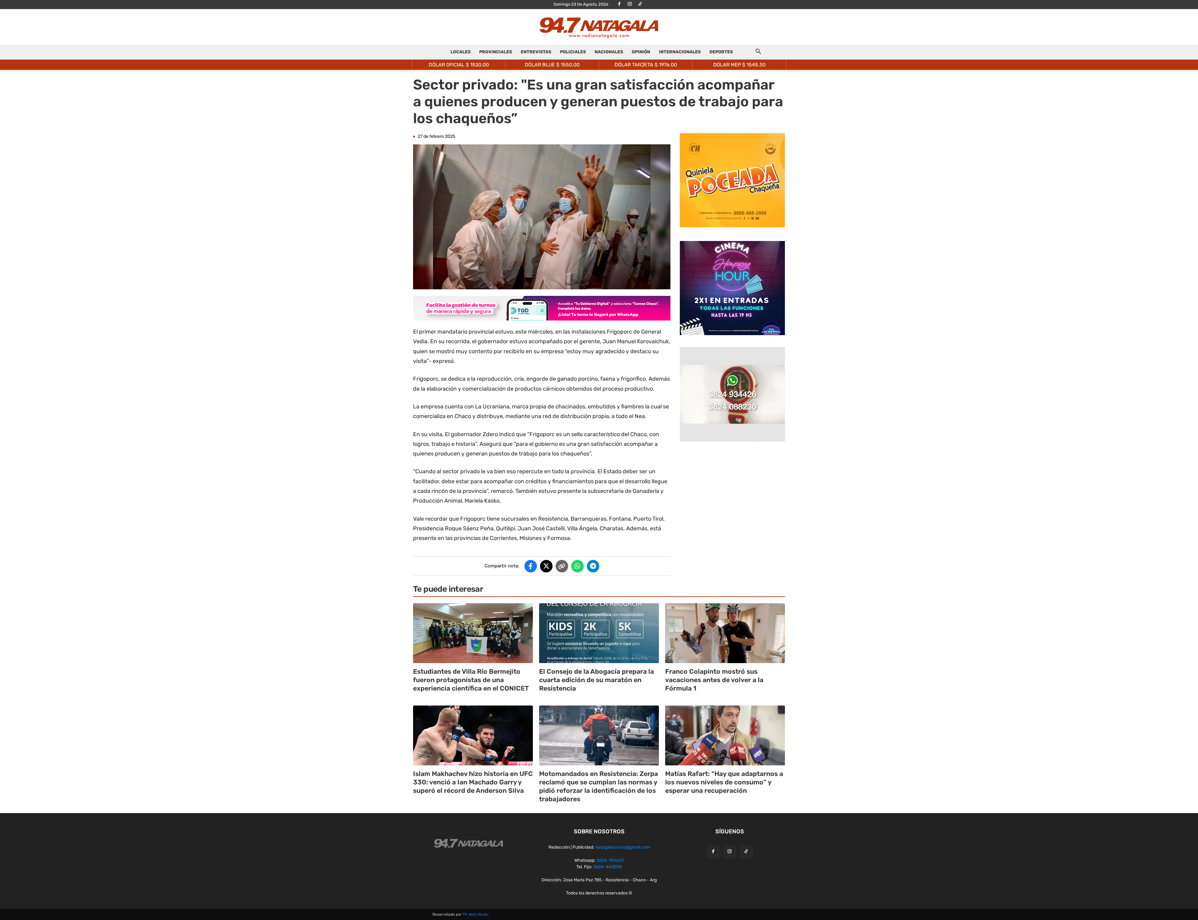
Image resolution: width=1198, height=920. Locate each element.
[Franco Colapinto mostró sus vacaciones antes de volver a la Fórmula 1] (725, 633)
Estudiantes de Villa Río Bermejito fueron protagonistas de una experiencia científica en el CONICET (471, 679)
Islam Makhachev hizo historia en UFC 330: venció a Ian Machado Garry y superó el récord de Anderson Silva (473, 782)
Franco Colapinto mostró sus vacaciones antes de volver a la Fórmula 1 (714, 679)
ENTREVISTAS (536, 52)
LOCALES (460, 52)
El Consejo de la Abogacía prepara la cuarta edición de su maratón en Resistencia (596, 679)
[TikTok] (640, 4)
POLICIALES (573, 52)
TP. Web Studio (476, 914)
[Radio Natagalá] (599, 27)
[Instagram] (629, 4)
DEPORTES (721, 52)
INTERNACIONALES (680, 52)
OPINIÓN (641, 52)
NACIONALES (609, 52)
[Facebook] (619, 4)
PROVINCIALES (495, 52)
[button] (758, 52)
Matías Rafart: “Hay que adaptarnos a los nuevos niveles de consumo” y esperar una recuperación (724, 782)
